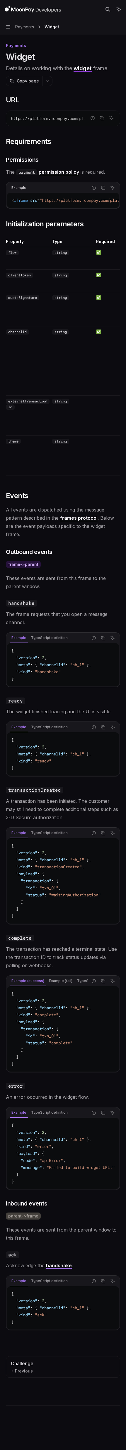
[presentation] (63, 118)
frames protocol (79, 518)
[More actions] (47, 81)
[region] (63, 357)
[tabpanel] (63, 664)
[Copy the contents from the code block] (102, 118)
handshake (59, 1265)
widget (83, 68)
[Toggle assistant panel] (118, 9)
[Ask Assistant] (111, 118)
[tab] (19, 637)
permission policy (59, 172)
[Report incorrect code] (92, 118)
